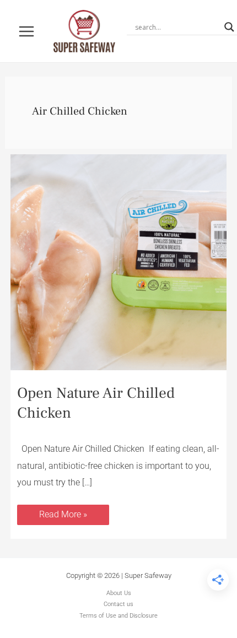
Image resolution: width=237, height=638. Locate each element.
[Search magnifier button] (229, 27)
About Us (118, 593)
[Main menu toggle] (26, 31)
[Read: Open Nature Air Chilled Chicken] (118, 261)
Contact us (118, 604)
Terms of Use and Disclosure (118, 615)
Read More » (63, 512)
